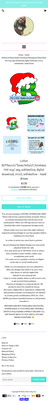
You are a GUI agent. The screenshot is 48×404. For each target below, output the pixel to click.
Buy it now (24, 207)
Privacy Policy (8, 360)
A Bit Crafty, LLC (30, 392)
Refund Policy (8, 351)
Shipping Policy (8, 354)
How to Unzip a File (10, 346)
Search (5, 343)
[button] (24, 187)
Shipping (14, 190)
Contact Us (6, 348)
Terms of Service (9, 357)
